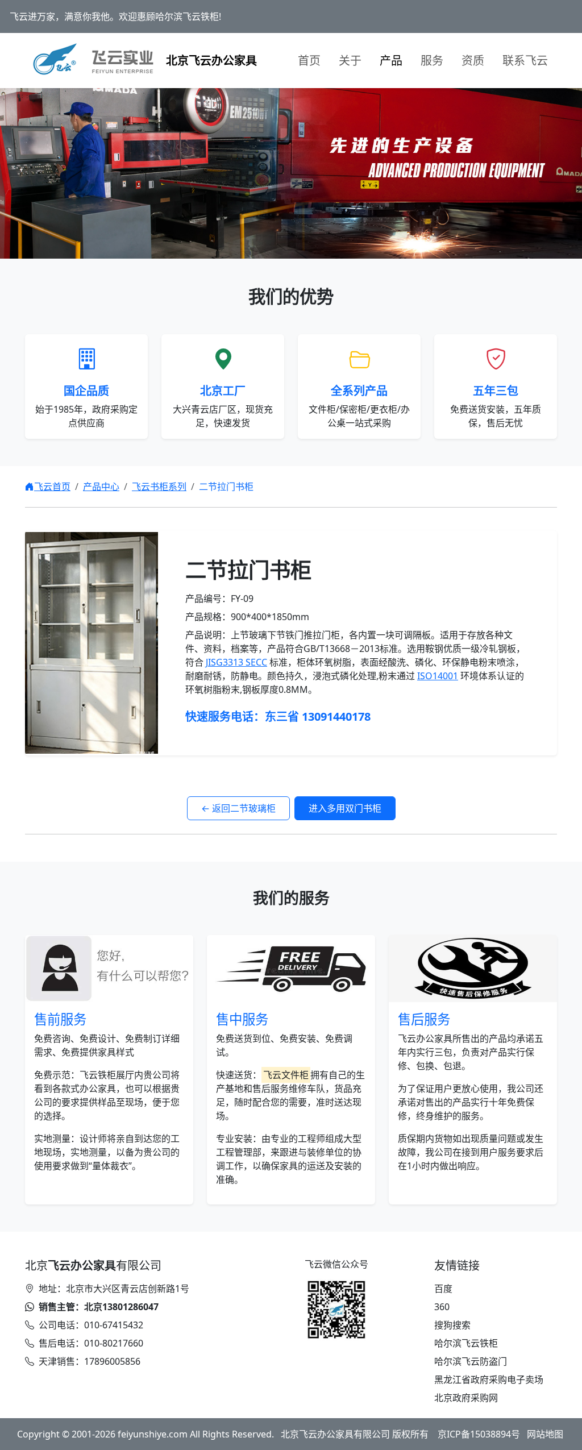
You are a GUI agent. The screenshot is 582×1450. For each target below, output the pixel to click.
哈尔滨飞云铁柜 (466, 1343)
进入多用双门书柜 (345, 808)
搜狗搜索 (452, 1325)
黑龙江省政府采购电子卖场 (488, 1379)
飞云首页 (52, 486)
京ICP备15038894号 (479, 1434)
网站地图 (545, 1434)
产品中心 (101, 486)
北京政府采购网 (466, 1397)
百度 (443, 1288)
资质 (473, 60)
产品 (391, 60)
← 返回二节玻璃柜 (238, 808)
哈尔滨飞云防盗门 (470, 1361)
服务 (432, 60)
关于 (350, 60)
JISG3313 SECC (236, 662)
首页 (309, 60)
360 (442, 1307)
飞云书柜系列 (159, 486)
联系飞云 (525, 60)
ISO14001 (437, 676)
